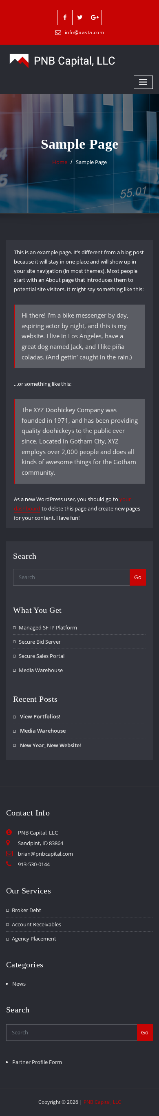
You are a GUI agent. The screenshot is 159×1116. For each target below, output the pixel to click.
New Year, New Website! (50, 745)
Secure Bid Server (40, 641)
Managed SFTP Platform (48, 627)
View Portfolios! (40, 716)
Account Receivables (36, 924)
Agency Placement (34, 938)
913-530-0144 (34, 864)
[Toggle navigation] (143, 82)
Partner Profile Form (37, 1062)
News (19, 983)
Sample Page (91, 162)
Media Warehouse (41, 670)
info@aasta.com (84, 32)
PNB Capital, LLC (102, 1102)
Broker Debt (26, 910)
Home (59, 162)
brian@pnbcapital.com (45, 853)
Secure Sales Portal (41, 656)
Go (137, 577)
